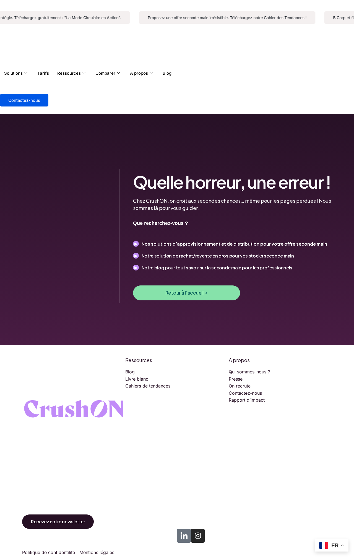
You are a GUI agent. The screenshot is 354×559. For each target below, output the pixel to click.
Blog (167, 73)
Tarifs (43, 73)
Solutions (13, 73)
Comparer (105, 73)
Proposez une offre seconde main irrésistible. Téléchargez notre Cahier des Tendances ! (223, 17)
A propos (139, 73)
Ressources (69, 73)
